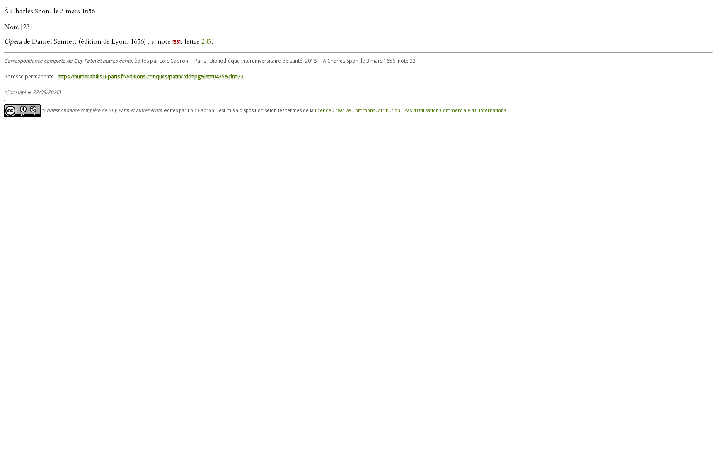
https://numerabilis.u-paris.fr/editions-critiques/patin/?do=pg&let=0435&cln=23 (151, 76)
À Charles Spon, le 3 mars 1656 (49, 11)
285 (206, 41)
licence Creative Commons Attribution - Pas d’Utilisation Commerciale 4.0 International (411, 110)
